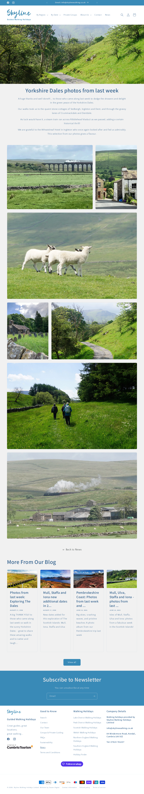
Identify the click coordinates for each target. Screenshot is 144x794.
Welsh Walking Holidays (84, 733)
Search (43, 718)
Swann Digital (54, 787)
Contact (43, 723)
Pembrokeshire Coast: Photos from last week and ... (87, 599)
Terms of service (99, 787)
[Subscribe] (94, 696)
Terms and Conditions (50, 752)
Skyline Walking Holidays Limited (26, 787)
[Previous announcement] (47, 2)
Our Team (44, 728)
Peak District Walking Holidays (87, 723)
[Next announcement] (97, 2)
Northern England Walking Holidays (85, 739)
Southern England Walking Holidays (85, 748)
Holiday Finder (80, 755)
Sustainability (46, 742)
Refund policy (85, 787)
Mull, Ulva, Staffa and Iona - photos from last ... (122, 599)
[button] (42, 15)
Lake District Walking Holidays (87, 718)
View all (72, 662)
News (42, 747)
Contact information (69, 787)
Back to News (74, 549)
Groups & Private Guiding (51, 733)
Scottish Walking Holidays (85, 728)
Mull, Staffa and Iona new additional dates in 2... (55, 599)
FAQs (42, 738)
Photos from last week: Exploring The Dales (20, 599)
